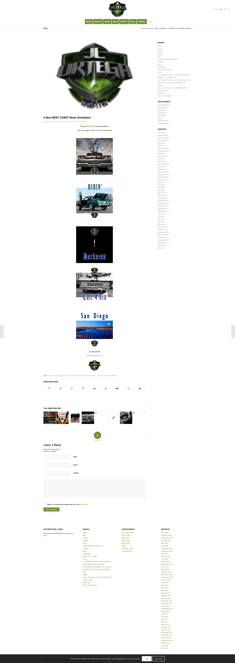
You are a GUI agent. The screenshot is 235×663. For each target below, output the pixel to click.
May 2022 (161, 143)
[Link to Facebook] (217, 9)
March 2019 (162, 169)
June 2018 (161, 185)
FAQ (159, 56)
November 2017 (163, 203)
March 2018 (162, 193)
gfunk (68, 375)
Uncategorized (163, 123)
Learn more (158, 659)
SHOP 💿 (161, 93)
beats (49, 375)
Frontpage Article (164, 105)
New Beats (70, 121)
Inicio (160, 72)
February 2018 (163, 195)
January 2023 (162, 140)
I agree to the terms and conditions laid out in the (67, 504)
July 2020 (161, 158)
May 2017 (161, 219)
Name (75, 456)
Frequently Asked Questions (168, 59)
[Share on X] (60, 388)
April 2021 (161, 153)
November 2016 (163, 235)
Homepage (161, 67)
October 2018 (162, 180)
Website (76, 473)
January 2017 (162, 229)
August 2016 (162, 243)
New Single (162, 115)
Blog (45, 28)
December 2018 (163, 174)
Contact (160, 51)
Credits (160, 54)
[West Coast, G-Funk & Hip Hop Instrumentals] (117, 9)
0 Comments (60, 121)
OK (147, 659)
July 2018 (161, 182)
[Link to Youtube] (221, 9)
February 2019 (163, 172)
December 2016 (163, 232)
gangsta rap (62, 375)
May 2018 (161, 187)
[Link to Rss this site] (228, 9)
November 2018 (163, 177)
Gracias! (161, 61)
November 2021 (163, 148)
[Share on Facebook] (49, 388)
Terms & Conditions (165, 96)
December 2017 (163, 200)
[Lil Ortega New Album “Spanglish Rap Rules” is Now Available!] (2, 331)
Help (159, 64)
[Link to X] (214, 9)
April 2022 (161, 145)
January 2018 (162, 198)
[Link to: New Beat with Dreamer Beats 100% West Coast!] (62, 418)
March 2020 (162, 161)
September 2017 (163, 208)
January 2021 (162, 156)
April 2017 (161, 221)
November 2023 (163, 138)
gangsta (54, 375)
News (75, 121)
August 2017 (162, 211)
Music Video (162, 107)
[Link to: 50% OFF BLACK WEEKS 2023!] (49, 418)
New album (162, 110)
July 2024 (161, 132)
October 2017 (162, 206)
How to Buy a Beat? (165, 69)
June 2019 (161, 166)
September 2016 (163, 240)
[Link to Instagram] (225, 9)
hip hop (73, 375)
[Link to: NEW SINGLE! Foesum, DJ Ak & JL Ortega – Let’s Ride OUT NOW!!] (100, 418)
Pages (160, 85)
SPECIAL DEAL (163, 120)
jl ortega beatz (91, 375)
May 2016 (161, 248)
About (160, 46)
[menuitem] (88, 22)
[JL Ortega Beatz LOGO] (94, 76)
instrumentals (81, 375)
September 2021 (163, 151)
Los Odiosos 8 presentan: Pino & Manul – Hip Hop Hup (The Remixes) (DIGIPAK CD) (97, 569)
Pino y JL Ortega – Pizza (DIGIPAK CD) (172, 88)
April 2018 (161, 190)
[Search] (150, 22)
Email (75, 465)
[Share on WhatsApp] (71, 388)
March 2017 (162, 224)
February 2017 (163, 227)
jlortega (83, 121)
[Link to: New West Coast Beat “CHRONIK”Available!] (139, 418)
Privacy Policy (83, 504)
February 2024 (163, 135)
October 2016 (162, 237)
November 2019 (163, 164)
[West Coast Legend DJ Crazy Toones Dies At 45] (233, 331)
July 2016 (161, 245)
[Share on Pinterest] (83, 388)
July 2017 (161, 214)
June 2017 (161, 216)
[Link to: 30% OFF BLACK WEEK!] (113, 418)
